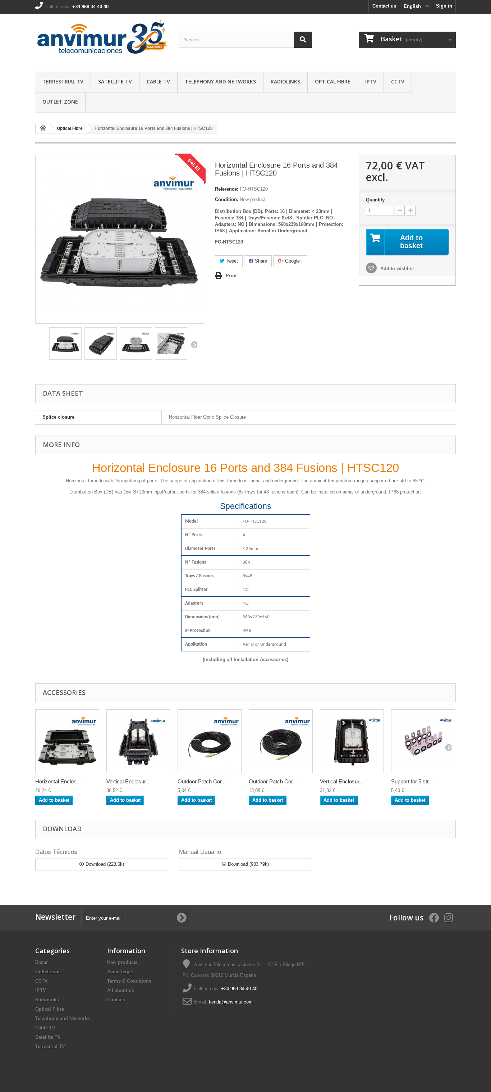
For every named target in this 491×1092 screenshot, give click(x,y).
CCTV (397, 81)
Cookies (116, 999)
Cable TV (158, 81)
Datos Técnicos (56, 851)
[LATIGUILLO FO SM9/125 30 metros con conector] (281, 741)
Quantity (375, 200)
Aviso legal (119, 971)
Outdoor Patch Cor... (202, 781)
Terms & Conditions (129, 981)
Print (231, 275)
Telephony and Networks (220, 81)
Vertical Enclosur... (128, 781)
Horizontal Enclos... (58, 781)
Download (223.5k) (104, 864)
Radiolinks (285, 81)
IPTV (370, 81)
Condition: (226, 199)
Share (260, 261)
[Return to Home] (43, 128)
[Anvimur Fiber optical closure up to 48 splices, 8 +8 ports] (65, 343)
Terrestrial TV (62, 81)
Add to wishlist (396, 268)
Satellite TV (115, 81)
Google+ (293, 261)
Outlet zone (60, 101)
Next (193, 344)
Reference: (226, 189)
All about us (120, 990)
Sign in (444, 6)
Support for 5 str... (412, 781)
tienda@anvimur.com (231, 1002)
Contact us (384, 6)
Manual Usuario (200, 851)
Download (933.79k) (247, 864)
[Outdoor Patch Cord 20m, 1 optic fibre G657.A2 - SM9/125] (210, 741)
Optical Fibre (332, 81)
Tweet (231, 261)
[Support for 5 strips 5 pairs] (423, 741)
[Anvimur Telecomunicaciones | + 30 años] (101, 41)
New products (122, 962)
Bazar (41, 962)
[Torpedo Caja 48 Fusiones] (67, 741)
